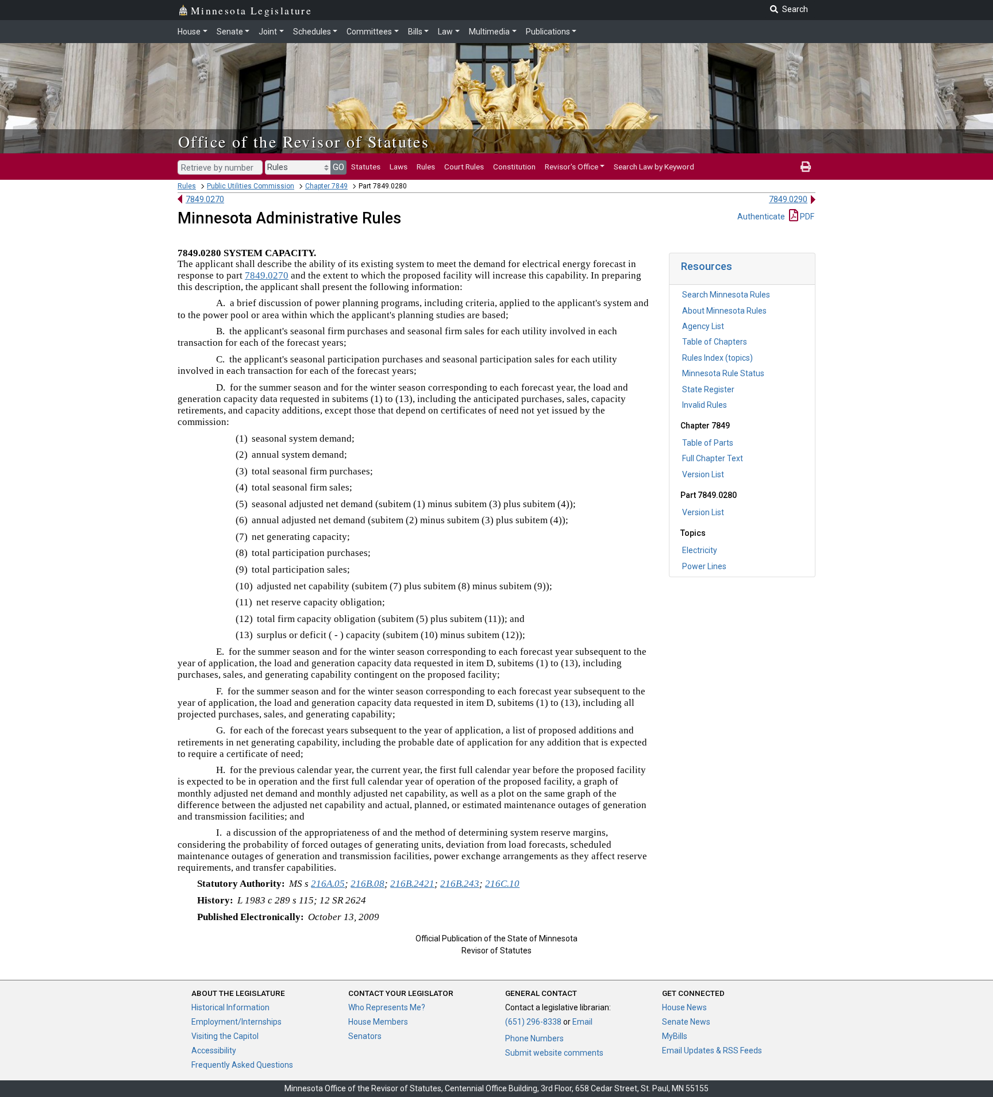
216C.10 (502, 883)
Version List (703, 474)
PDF (806, 216)
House (189, 31)
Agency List (703, 326)
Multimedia (489, 31)
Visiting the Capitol (225, 1036)
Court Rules (464, 166)
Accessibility (213, 1050)
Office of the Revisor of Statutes (303, 141)
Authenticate (761, 216)
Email (582, 1021)
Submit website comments (554, 1052)
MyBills (674, 1036)
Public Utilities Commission (250, 186)
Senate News (686, 1021)
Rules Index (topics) (717, 357)
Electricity (699, 550)
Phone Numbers (534, 1038)
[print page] (805, 166)
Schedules (312, 31)
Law (445, 31)
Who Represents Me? (386, 1007)
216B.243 (459, 883)
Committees (369, 31)
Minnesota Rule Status (723, 373)
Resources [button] (706, 266)
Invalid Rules (704, 405)
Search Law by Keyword (654, 166)
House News (684, 1007)
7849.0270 (205, 199)
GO (338, 167)
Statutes (365, 166)
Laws (398, 166)
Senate (230, 31)
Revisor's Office (571, 166)
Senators (365, 1036)
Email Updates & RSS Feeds (712, 1050)
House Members (378, 1021)
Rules (426, 166)
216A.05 (328, 883)
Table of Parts (707, 442)
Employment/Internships (236, 1021)
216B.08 (367, 883)
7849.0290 (788, 199)
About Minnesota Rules (724, 310)
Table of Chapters (714, 341)
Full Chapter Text (712, 458)
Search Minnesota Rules (726, 294)
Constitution (514, 166)
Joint (268, 31)
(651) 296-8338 (533, 1021)
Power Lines (704, 566)
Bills (415, 31)
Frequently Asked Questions (242, 1064)
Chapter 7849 (326, 186)
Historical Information (230, 1007)
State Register (708, 389)
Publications (548, 31)
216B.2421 (412, 883)
